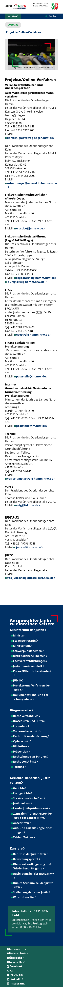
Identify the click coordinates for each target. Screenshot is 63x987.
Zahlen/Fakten (23, 837)
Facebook (16, 966)
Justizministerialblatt (27, 666)
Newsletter (16, 962)
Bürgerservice (20, 710)
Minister (19, 635)
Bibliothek (20, 746)
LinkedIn (16, 979)
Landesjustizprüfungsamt (30, 808)
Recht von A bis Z (24, 761)
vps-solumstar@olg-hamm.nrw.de (30, 478)
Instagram (17, 983)
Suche (52, 16)
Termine (18, 767)
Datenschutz (17, 953)
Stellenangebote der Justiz (30, 892)
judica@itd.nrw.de (28, 547)
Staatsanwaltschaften (28, 798)
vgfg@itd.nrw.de (27, 505)
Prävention (20, 751)
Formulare (20, 726)
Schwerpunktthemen (27, 651)
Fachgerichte (22, 793)
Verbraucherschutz (26, 731)
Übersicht (15, 958)
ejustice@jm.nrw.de (29, 228)
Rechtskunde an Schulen (30, 756)
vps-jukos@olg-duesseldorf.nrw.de (30, 578)
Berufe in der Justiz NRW (29, 854)
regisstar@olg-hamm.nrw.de (35, 278)
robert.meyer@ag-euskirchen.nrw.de (32, 183)
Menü (15, 16)
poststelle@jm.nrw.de (31, 376)
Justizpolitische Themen (29, 656)
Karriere (16, 848)
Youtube (16, 975)
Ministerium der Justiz (27, 630)
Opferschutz (21, 741)
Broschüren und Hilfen (28, 721)
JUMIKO (18, 680)
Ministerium (21, 646)
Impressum (16, 949)
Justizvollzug (21, 803)
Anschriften (21, 823)
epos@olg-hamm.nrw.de (32, 334)
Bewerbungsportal (25, 859)
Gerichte (19, 788)
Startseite (13, 25)
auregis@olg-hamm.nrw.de (26, 282)
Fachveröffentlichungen (29, 661)
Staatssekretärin (24, 641)
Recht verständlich (25, 716)
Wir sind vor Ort (23, 897)
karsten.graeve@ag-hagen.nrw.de (30, 138)
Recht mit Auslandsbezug (30, 736)
